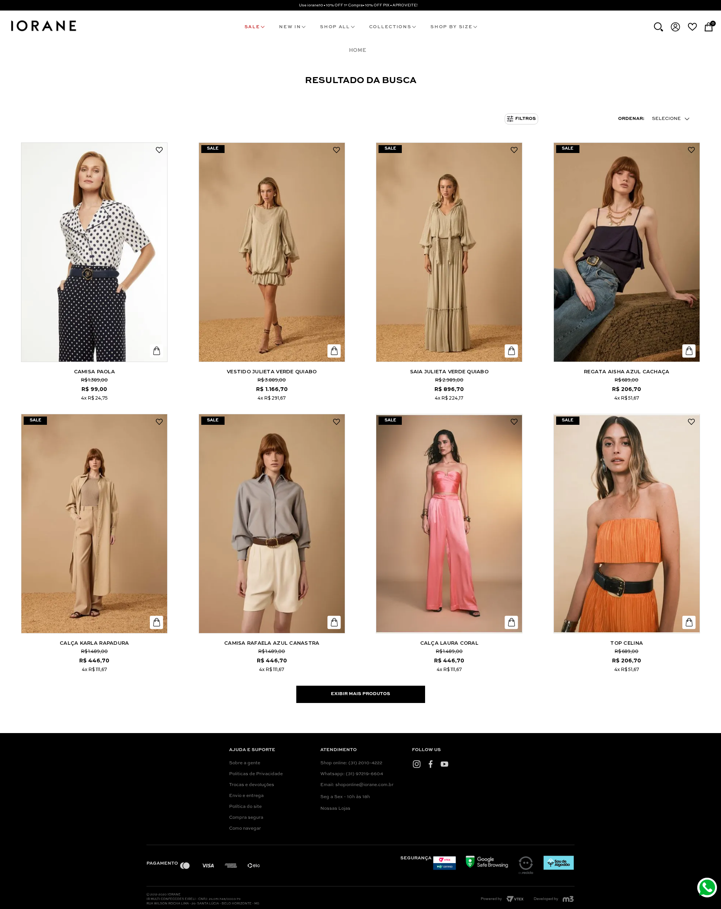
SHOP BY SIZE (451, 27)
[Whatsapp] (708, 888)
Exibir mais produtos (360, 694)
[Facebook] (430, 764)
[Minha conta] (675, 26)
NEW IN (290, 27)
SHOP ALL (335, 27)
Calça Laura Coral (449, 643)
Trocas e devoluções (251, 785)
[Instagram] (416, 764)
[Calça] (94, 523)
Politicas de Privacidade (256, 774)
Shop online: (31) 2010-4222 (351, 763)
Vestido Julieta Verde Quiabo (272, 371)
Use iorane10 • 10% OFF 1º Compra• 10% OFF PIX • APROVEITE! (358, 5)
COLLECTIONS (390, 27)
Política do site (245, 806)
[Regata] (627, 252)
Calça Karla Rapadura (94, 643)
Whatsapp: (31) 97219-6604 (351, 774)
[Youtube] (444, 764)
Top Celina (626, 643)
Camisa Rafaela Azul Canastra (271, 643)
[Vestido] (272, 252)
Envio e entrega (246, 796)
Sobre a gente (244, 763)
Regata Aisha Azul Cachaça (627, 371)
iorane (359, 51)
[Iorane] (43, 32)
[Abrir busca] (658, 26)
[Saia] (449, 252)
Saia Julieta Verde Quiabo (449, 371)
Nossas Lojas (335, 808)
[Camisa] (94, 252)
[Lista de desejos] (692, 26)
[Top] (627, 523)
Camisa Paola (94, 371)
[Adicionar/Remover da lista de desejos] (159, 150)
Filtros (525, 119)
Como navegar (245, 828)
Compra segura (246, 817)
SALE (252, 27)
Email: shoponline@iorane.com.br (357, 785)
